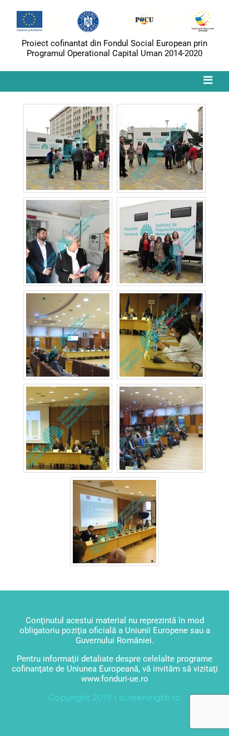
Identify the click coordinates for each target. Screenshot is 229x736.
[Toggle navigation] (207, 80)
